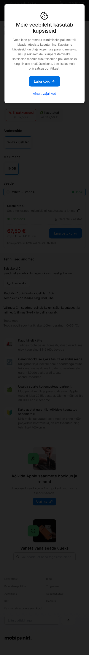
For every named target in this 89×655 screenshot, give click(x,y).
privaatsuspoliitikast (44, 68)
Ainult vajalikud (44, 94)
